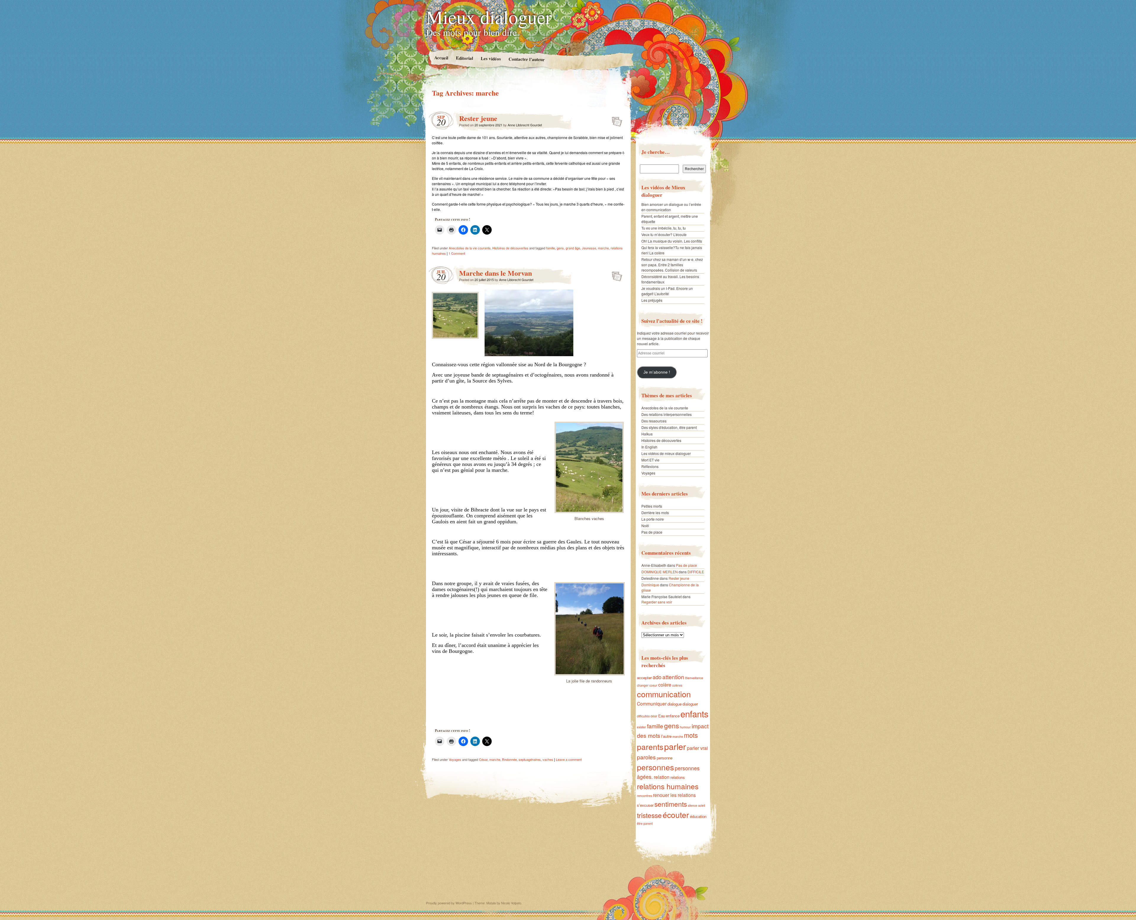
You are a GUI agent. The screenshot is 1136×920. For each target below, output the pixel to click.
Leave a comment (569, 759)
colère (664, 684)
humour (685, 727)
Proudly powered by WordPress (449, 902)
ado (657, 677)
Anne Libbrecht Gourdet (525, 124)
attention (673, 677)
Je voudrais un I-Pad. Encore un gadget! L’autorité (667, 291)
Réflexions (650, 466)
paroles (646, 757)
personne (664, 758)
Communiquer (652, 703)
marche (603, 248)
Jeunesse (589, 248)
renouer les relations (674, 795)
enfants (694, 713)
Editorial (464, 57)
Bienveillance (694, 678)
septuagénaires (530, 759)
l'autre (666, 736)
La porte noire (652, 519)
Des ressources (654, 420)
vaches (548, 759)
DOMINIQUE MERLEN (659, 571)
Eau (661, 716)
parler (675, 746)
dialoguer (690, 704)
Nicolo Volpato (511, 902)
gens (560, 248)
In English (649, 446)
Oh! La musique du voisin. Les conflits (671, 240)
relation (661, 777)
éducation (698, 816)
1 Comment (456, 253)
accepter (644, 677)
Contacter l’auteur (526, 59)
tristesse (649, 815)
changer (642, 685)
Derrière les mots (655, 512)
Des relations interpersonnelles (666, 414)
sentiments (670, 803)
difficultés (643, 716)
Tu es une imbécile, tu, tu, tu (663, 227)
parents (650, 746)
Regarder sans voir (656, 601)
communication (664, 694)
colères (677, 685)
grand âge (573, 248)
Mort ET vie (650, 459)
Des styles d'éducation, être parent (669, 427)
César (483, 759)
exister (641, 727)
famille (550, 248)
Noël (645, 525)
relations (677, 777)
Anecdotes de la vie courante (469, 248)
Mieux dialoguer (488, 16)
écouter (676, 814)
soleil (701, 805)
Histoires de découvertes (510, 248)
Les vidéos (490, 58)
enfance (673, 716)
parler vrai (697, 748)
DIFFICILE (696, 571)
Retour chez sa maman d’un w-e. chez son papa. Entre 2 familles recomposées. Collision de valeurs (672, 264)
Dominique (650, 584)
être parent (645, 823)
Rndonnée (509, 759)
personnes (655, 766)
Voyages (455, 759)
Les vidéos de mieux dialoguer (666, 453)
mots (691, 735)
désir (654, 716)
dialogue (674, 704)
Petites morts (651, 506)
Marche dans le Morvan (495, 273)
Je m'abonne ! (656, 372)
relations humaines (667, 786)
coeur (653, 685)
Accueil (441, 57)
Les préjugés (651, 300)
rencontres (644, 795)
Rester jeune (478, 118)
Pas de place (651, 532)
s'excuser (645, 805)
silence (692, 805)
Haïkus (647, 433)
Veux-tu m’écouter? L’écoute (664, 234)
